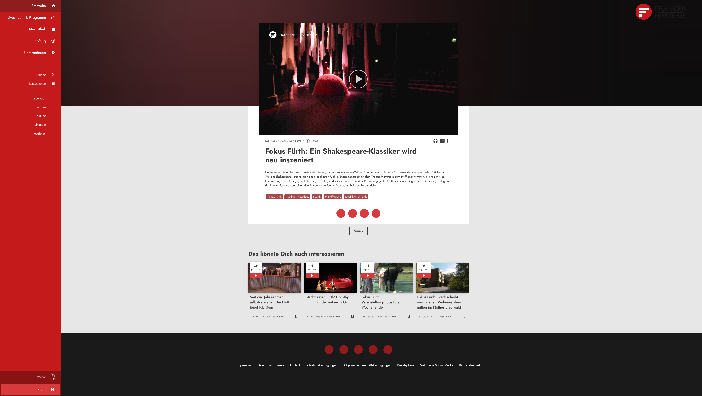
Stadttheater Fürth (356, 197)
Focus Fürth (274, 197)
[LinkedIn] (373, 349)
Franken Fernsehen (297, 197)
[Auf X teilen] (352, 213)
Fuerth (317, 197)
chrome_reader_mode (442, 140)
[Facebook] (329, 349)
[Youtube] (358, 349)
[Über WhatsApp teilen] (364, 213)
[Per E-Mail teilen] (376, 213)
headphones (435, 140)
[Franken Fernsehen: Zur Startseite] (661, 12)
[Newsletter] (387, 349)
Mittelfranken (333, 197)
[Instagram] (343, 349)
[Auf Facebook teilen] (340, 213)
